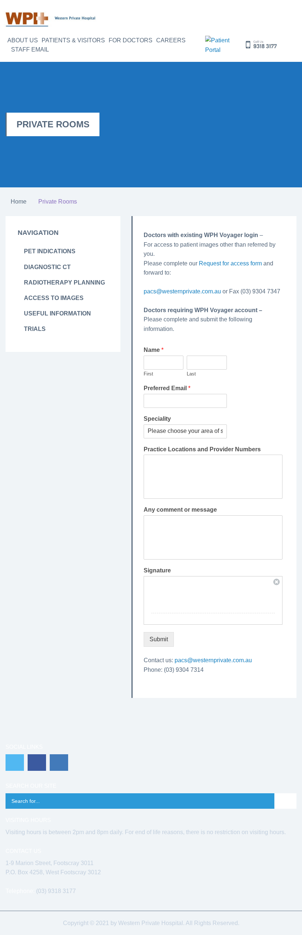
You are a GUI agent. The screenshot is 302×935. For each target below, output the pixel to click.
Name (154, 350)
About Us (22, 40)
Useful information (57, 313)
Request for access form (230, 263)
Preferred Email (167, 388)
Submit (159, 639)
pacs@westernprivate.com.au (182, 291)
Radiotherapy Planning (64, 282)
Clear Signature (276, 582)
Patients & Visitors (73, 40)
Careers (171, 40)
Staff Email (30, 49)
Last (191, 374)
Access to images (54, 298)
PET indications (50, 251)
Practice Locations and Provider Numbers (202, 449)
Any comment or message (180, 510)
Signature (157, 570)
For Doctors (130, 40)
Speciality (157, 419)
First (148, 374)
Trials (35, 329)
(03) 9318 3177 (56, 891)
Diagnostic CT (47, 267)
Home (19, 201)
